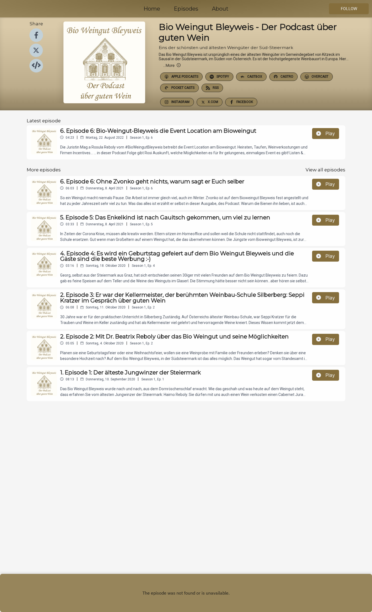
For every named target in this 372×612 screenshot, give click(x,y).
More (169, 65)
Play (330, 133)
